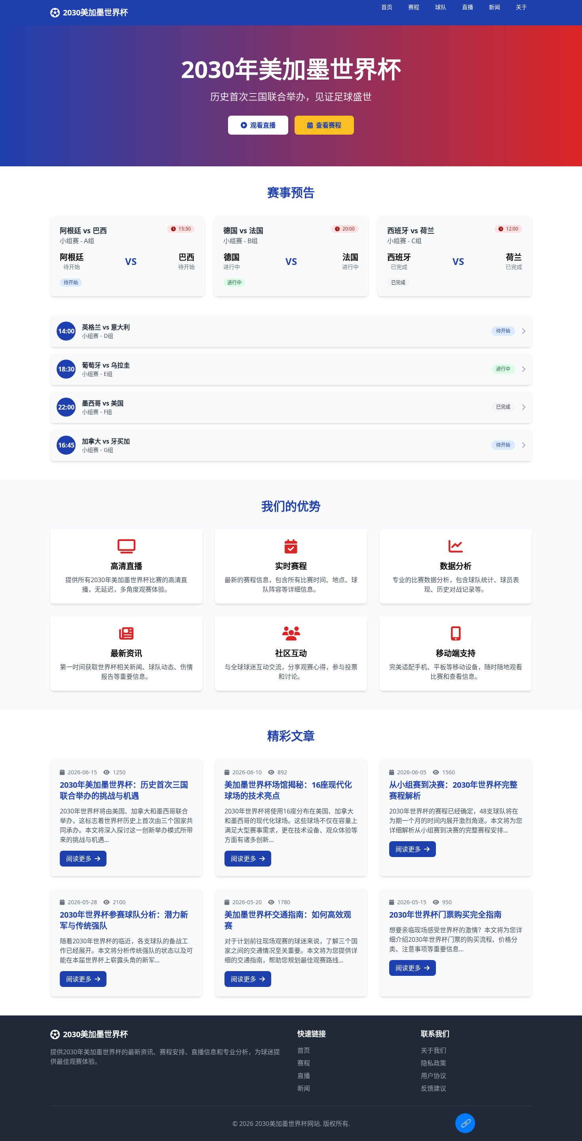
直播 (467, 7)
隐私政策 (433, 1063)
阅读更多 (79, 858)
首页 (386, 7)
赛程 (413, 7)
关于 (521, 7)
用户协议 (433, 1075)
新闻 (494, 7)
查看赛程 (328, 125)
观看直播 (263, 125)
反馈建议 (433, 1088)
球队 (440, 7)
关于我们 (433, 1050)
